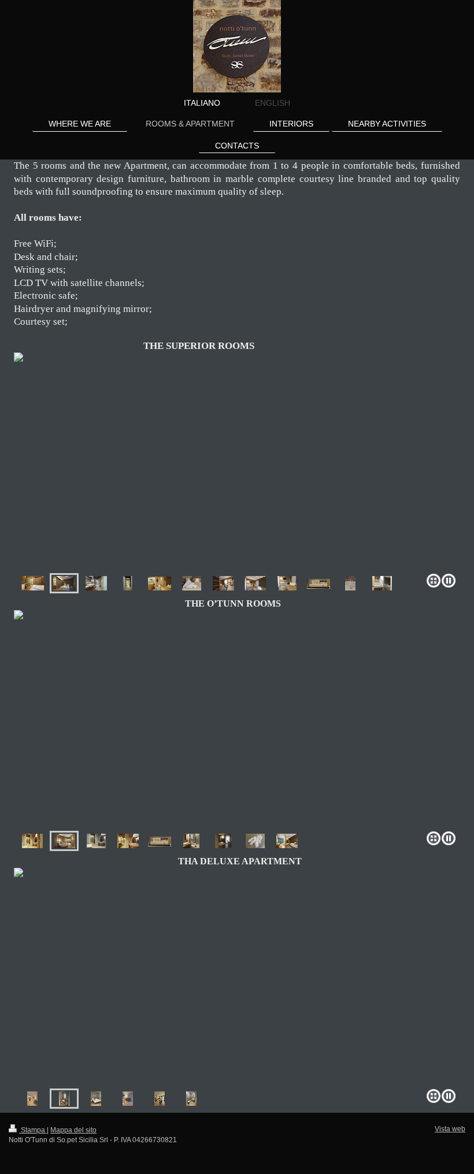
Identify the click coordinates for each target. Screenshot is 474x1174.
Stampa (33, 1130)
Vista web (450, 1129)
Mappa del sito (73, 1130)
